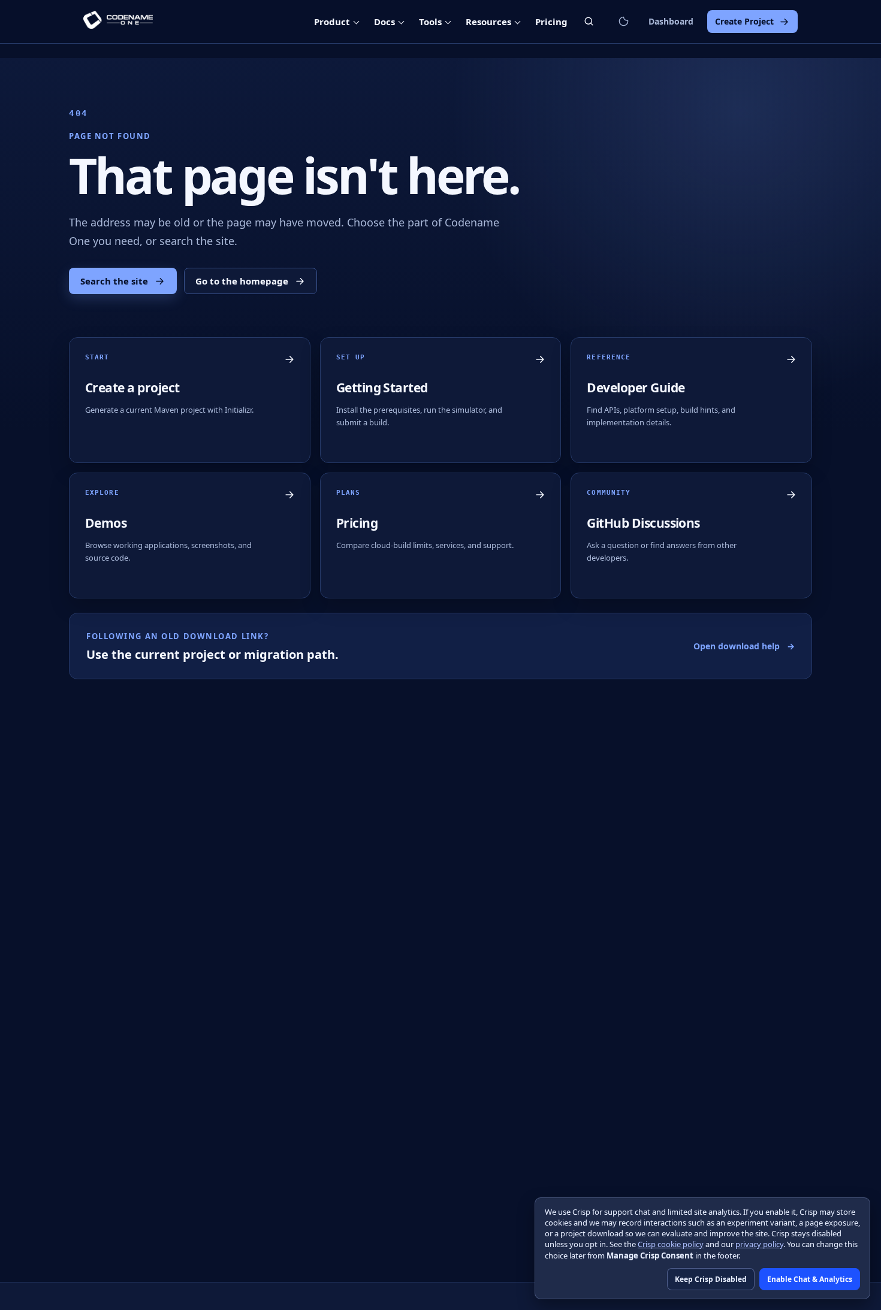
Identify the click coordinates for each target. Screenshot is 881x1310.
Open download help (744, 646)
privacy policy (759, 1244)
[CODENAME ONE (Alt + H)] (118, 22)
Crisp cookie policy (671, 1244)
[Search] (589, 21)
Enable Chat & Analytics (809, 1279)
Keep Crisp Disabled (711, 1279)
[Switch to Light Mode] (623, 21)
